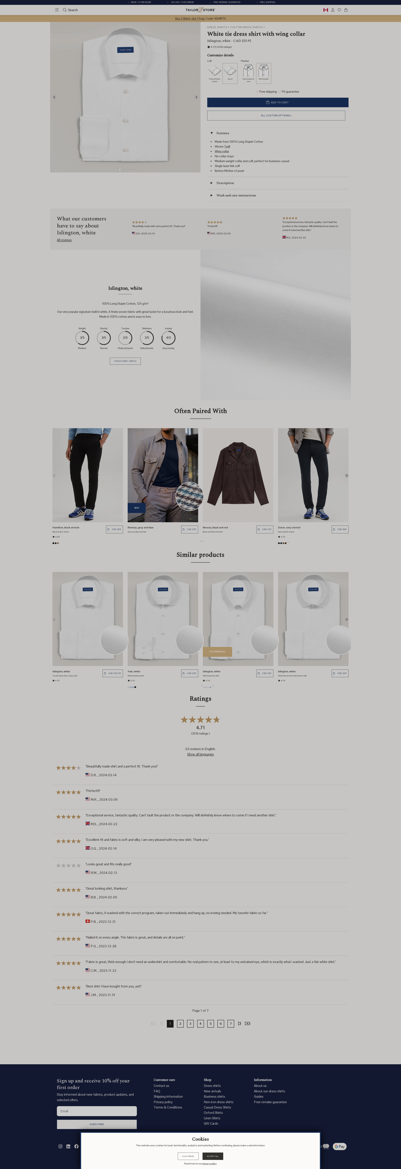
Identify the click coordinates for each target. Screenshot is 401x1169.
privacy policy (209, 1163)
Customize (188, 1156)
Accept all (213, 1156)
